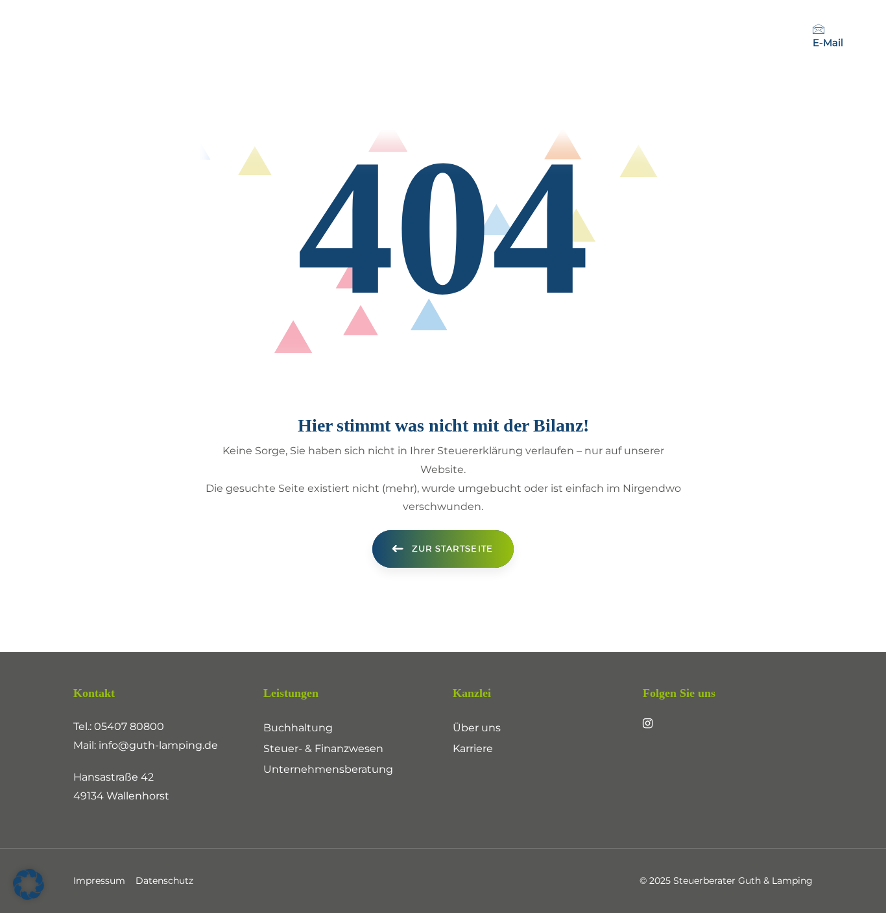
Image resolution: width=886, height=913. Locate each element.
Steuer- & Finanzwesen (323, 748)
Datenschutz (164, 880)
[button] (28, 884)
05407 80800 (129, 726)
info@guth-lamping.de (158, 745)
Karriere (473, 748)
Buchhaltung (298, 728)
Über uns (477, 728)
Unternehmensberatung (328, 769)
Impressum (99, 880)
